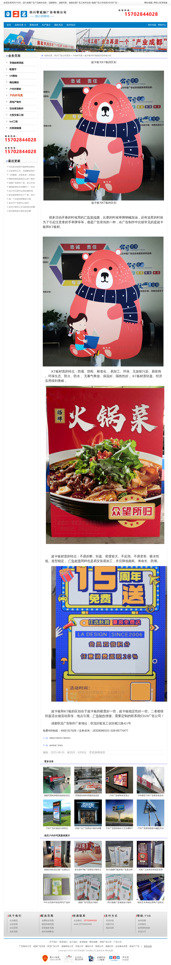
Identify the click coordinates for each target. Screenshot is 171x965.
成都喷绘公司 (67, 946)
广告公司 (118, 942)
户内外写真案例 (57, 835)
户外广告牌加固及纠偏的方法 (151, 828)
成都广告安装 (39, 946)
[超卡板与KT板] (103, 135)
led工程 (14, 121)
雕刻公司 (89, 946)
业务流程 (14, 931)
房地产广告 (134, 946)
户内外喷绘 (15, 89)
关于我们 (53, 942)
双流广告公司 (53, 946)
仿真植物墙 (15, 128)
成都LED (109, 946)
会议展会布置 (121, 946)
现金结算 (110, 928)
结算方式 (110, 924)
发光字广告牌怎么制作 (19, 203)
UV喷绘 (13, 75)
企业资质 (14, 924)
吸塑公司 (99, 946)
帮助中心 (162, 25)
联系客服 (163, 3)
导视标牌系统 (17, 62)
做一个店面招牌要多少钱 (20, 199)
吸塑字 (13, 69)
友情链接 (83, 942)
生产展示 (46, 25)
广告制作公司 (25, 946)
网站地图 (148, 3)
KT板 (136, 376)
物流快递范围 (48, 924)
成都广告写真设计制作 (88, 902)
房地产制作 (15, 102)
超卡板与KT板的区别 (94, 55)
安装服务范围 (48, 928)
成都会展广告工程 (77, 3)
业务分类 (19, 25)
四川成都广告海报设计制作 (119, 902)
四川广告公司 (60, 55)
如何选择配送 (48, 931)
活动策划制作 (17, 108)
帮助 (156, 3)
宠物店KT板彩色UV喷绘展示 (60, 738)
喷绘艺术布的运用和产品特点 (151, 902)
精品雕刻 (14, 82)
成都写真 (63, 3)
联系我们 (63, 942)
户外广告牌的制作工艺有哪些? (119, 828)
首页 (9, 25)
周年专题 (152, 25)
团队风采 (58, 25)
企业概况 (14, 920)
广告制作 (99, 716)
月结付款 (110, 920)
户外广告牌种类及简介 (119, 795)
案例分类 (34, 25)
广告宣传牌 (92, 217)
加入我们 (73, 942)
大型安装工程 (17, 115)
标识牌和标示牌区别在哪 (20, 211)
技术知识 (71, 25)
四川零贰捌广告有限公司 (85, 950)
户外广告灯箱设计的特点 (57, 828)
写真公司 (79, 946)
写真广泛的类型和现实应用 (151, 869)
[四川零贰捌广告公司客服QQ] (20, 150)
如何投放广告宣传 (56, 745)
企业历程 (14, 928)
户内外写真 (16, 95)
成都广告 (31, 3)
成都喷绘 (53, 3)
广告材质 (74, 561)
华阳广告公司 (106, 942)
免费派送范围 (48, 920)
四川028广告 (111, 3)
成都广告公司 (98, 3)
